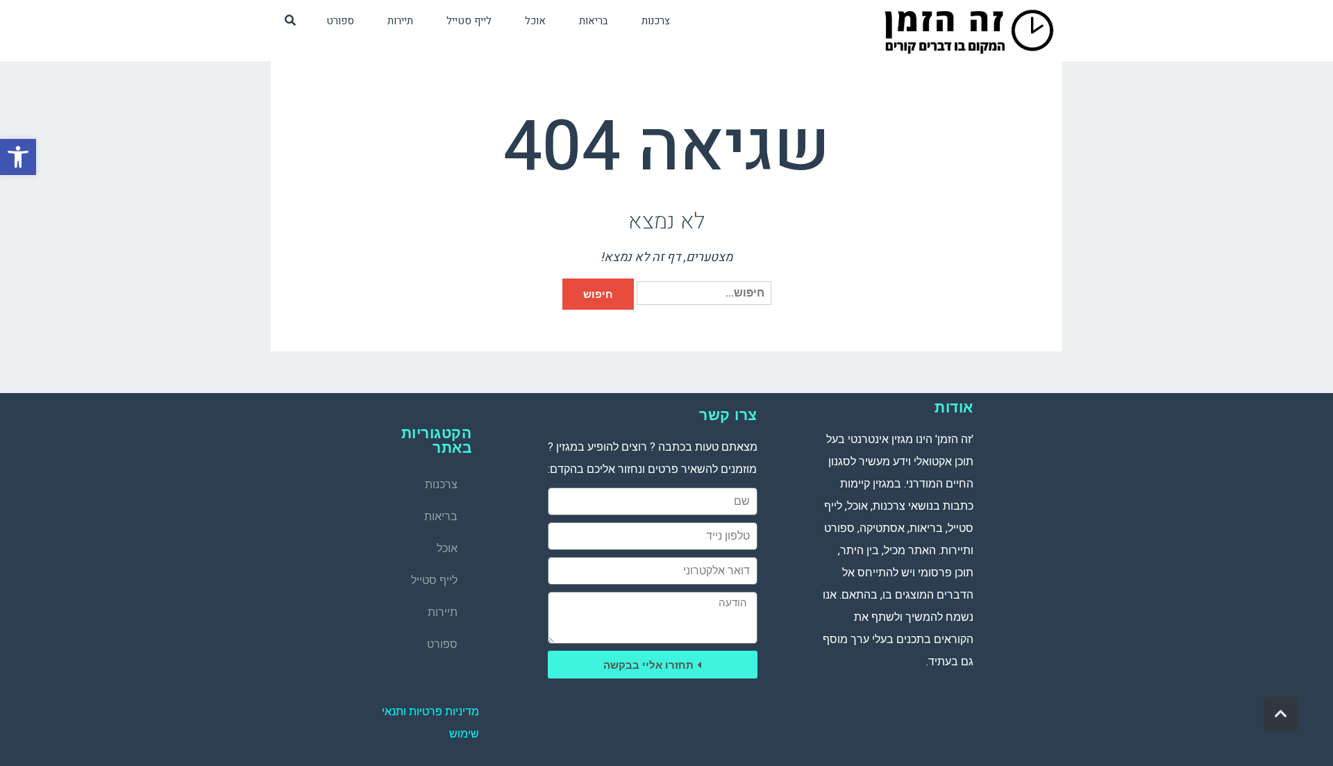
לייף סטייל (434, 580)
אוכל (447, 548)
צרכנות (441, 484)
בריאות (441, 516)
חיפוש (598, 294)
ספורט (442, 644)
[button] (18, 157)
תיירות (443, 612)
